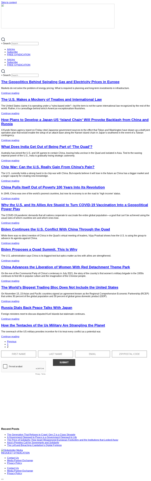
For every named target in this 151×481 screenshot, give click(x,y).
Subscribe (12, 52)
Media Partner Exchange (20, 460)
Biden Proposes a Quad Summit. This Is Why (39, 249)
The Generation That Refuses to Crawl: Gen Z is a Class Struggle (41, 434)
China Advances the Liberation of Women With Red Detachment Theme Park (65, 267)
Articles (11, 49)
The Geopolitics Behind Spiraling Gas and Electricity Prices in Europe (60, 82)
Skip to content (9, 2)
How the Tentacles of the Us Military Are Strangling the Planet (53, 325)
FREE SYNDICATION (18, 54)
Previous (11, 341)
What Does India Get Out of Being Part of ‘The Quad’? (46, 147)
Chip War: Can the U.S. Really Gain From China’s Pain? (48, 167)
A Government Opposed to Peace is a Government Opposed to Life (42, 437)
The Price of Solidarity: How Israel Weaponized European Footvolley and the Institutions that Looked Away (62, 440)
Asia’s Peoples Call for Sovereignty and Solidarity (33, 442)
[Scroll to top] (2, 479)
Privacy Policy (14, 463)
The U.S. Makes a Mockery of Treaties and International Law (51, 99)
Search (7, 43)
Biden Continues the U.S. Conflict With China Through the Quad (55, 229)
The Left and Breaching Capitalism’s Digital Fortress (34, 445)
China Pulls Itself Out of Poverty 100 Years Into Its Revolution (53, 187)
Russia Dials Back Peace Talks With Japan (36, 308)
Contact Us (13, 458)
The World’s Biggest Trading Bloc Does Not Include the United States (59, 287)
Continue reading (10, 93)
